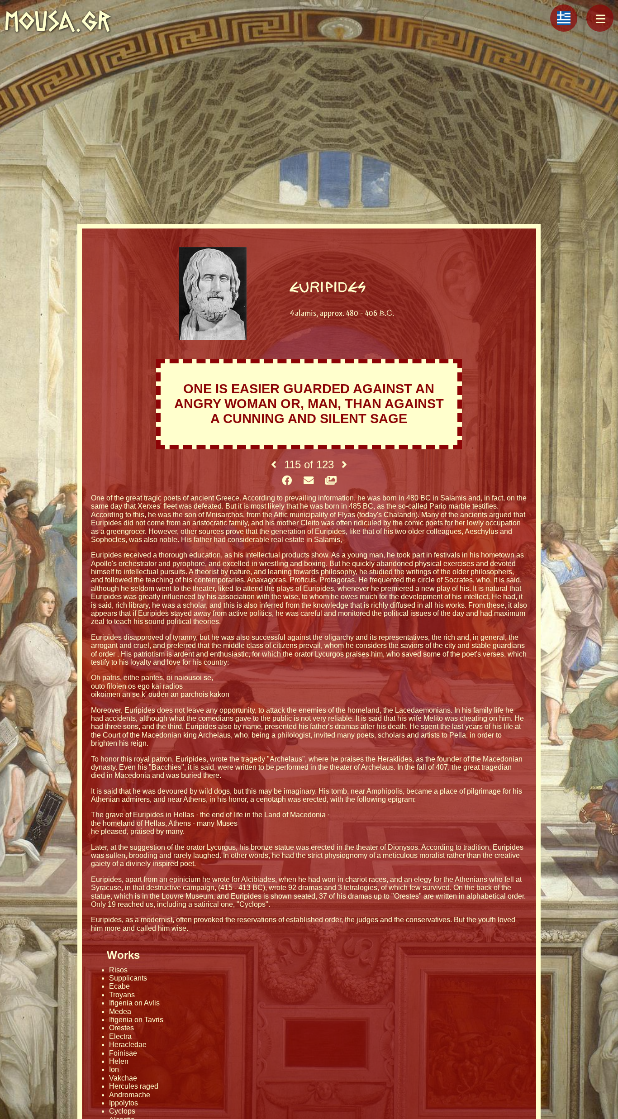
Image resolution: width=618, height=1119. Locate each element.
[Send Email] (309, 481)
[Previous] (273, 464)
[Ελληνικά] (563, 18)
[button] (599, 18)
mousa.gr (58, 21)
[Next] (344, 464)
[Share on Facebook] (287, 481)
